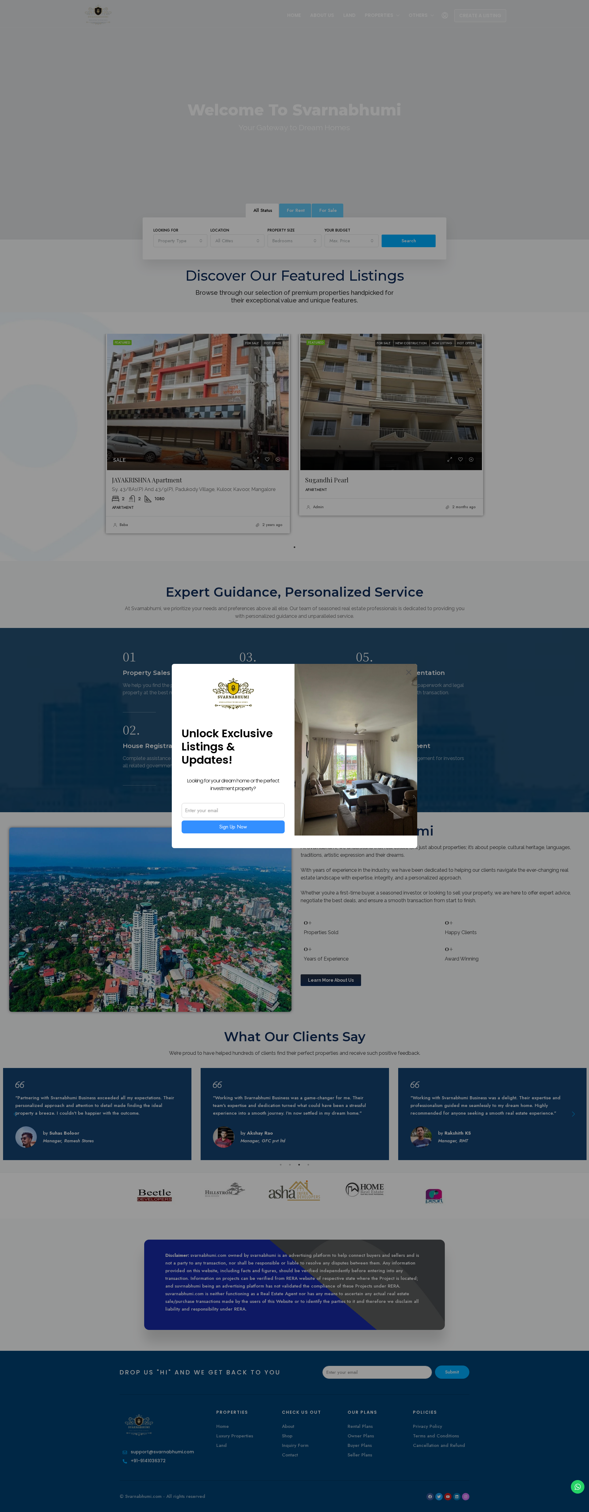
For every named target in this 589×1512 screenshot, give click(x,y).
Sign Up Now (233, 826)
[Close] (408, 672)
